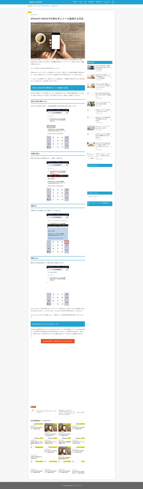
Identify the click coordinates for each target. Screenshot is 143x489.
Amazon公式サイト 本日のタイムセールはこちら (57, 341)
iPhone (34, 5)
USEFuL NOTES (35, 2)
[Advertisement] (57, 355)
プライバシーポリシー (93, 196)
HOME (30, 5)
